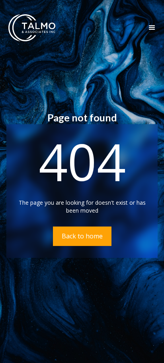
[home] (30, 28)
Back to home (82, 236)
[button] (152, 28)
